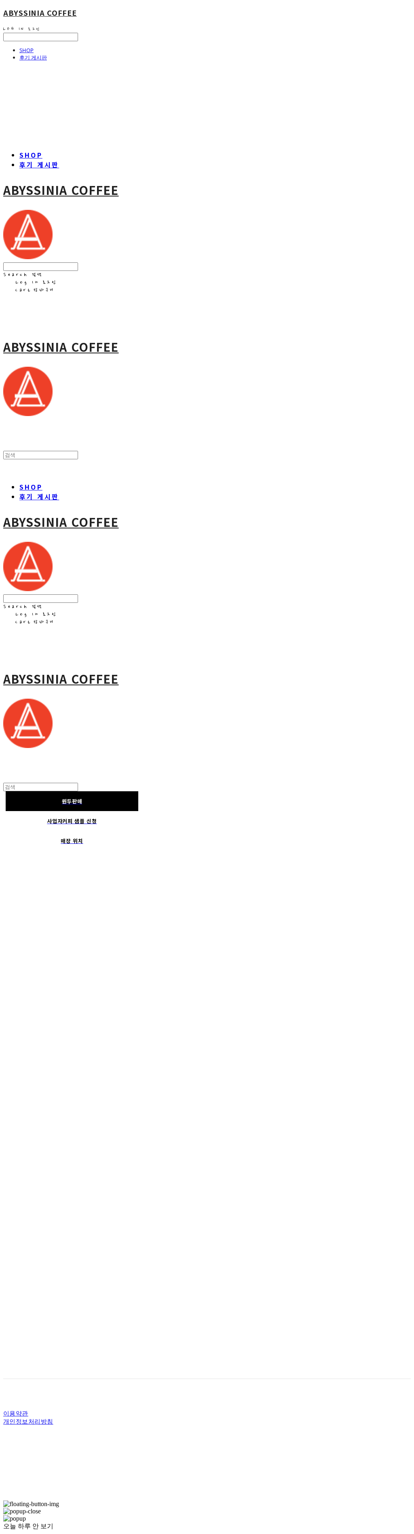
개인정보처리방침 (28, 1421)
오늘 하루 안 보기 (28, 1526)
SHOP (26, 50)
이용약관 (15, 1413)
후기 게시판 (33, 57)
